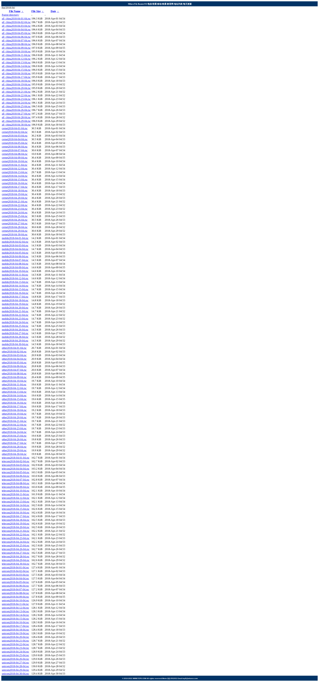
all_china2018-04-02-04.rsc (16, 22)
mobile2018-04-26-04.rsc (15, 329)
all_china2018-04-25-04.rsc (16, 106)
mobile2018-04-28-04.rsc (15, 337)
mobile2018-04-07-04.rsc (15, 260)
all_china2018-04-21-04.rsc (16, 91)
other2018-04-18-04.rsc (14, 410)
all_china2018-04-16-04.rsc (16, 73)
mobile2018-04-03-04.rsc (15, 245)
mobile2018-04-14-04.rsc (15, 285)
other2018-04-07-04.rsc (14, 369)
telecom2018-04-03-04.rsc (15, 465)
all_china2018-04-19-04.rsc (16, 84)
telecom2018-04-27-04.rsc (15, 552)
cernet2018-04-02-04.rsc (15, 132)
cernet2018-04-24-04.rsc (15, 212)
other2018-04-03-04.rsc (14, 355)
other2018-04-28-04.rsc (14, 446)
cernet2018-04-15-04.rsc (15, 179)
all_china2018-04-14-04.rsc (16, 66)
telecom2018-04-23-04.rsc (15, 538)
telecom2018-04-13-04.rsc (15, 501)
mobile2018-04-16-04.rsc (15, 293)
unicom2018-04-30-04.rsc (15, 673)
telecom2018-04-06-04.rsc (15, 476)
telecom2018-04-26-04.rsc (15, 549)
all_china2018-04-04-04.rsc (16, 29)
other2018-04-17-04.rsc (14, 406)
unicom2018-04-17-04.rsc (15, 626)
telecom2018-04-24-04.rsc (15, 541)
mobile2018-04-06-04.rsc (15, 256)
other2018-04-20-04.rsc (14, 417)
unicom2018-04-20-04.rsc (15, 637)
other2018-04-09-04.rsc (14, 377)
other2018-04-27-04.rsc (14, 443)
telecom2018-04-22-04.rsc (15, 534)
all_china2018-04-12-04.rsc (16, 58)
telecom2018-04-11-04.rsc (15, 494)
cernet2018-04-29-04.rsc (15, 230)
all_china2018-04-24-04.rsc (16, 102)
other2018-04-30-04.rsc (14, 454)
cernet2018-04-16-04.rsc (15, 183)
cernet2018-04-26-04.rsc (15, 219)
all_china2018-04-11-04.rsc (16, 55)
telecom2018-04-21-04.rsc (15, 530)
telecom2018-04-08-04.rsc (15, 483)
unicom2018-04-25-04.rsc (15, 655)
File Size (36, 11)
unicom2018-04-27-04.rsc (15, 662)
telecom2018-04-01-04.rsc (15, 457)
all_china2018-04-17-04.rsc (16, 77)
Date (53, 11)
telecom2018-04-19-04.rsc (15, 523)
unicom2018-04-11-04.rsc (15, 604)
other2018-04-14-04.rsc (14, 395)
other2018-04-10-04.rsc (14, 380)
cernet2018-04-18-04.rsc (15, 190)
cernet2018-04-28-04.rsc (15, 227)
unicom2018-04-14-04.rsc (15, 615)
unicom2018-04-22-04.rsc (15, 644)
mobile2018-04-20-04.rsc (15, 307)
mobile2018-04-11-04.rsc (15, 274)
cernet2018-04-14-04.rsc (15, 175)
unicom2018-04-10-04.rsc (15, 600)
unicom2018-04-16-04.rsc (15, 622)
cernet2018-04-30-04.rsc (15, 234)
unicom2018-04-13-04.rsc (15, 611)
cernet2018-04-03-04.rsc (15, 135)
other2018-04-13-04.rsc (14, 391)
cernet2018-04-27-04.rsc (15, 223)
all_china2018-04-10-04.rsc (16, 51)
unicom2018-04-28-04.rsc (15, 666)
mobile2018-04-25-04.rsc (15, 326)
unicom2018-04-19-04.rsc (15, 633)
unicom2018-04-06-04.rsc (15, 585)
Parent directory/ (10, 14)
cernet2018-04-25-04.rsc (15, 216)
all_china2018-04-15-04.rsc (16, 69)
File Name (14, 11)
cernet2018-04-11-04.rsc (14, 165)
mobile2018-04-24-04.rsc (15, 322)
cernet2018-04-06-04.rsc (15, 146)
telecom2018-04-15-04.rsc (15, 509)
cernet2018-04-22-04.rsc (15, 205)
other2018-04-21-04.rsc (14, 421)
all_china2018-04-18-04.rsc (16, 80)
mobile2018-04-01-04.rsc (15, 238)
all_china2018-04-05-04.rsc (16, 33)
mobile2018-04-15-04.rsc (15, 289)
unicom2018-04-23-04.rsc (15, 648)
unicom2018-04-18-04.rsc (15, 629)
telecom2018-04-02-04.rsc (15, 461)
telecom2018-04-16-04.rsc (15, 512)
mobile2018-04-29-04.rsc (15, 340)
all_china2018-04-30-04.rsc (16, 124)
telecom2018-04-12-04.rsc (15, 498)
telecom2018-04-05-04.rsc (15, 472)
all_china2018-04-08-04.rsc (16, 44)
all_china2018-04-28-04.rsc (16, 117)
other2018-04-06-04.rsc (14, 366)
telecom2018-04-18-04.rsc (15, 519)
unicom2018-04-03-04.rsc (15, 574)
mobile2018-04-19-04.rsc (15, 304)
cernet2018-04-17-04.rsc (15, 186)
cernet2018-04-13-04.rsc (15, 172)
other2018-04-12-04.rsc (14, 388)
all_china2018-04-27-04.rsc (16, 113)
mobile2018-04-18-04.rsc (15, 300)
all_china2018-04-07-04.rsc (16, 40)
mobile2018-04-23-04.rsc (15, 318)
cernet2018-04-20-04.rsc (15, 197)
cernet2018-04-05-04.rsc (15, 143)
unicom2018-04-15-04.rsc (15, 618)
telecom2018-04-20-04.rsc (15, 527)
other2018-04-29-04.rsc (14, 450)
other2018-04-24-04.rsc (14, 432)
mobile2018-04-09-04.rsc (15, 267)
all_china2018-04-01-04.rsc (16, 18)
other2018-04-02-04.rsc (14, 351)
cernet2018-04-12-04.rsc (15, 168)
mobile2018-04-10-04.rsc (15, 271)
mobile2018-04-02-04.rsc (15, 241)
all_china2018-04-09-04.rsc (16, 47)
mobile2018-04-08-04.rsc (15, 263)
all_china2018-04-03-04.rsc (16, 25)
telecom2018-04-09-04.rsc (15, 487)
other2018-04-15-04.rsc (14, 399)
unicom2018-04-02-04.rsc (15, 571)
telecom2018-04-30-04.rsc (15, 563)
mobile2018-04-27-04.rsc (15, 333)
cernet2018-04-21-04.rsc (15, 201)
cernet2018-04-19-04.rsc (15, 194)
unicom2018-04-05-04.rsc (15, 582)
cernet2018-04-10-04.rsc (15, 161)
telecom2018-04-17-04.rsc (15, 516)
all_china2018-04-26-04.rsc (16, 110)
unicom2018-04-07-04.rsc (15, 589)
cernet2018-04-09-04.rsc (15, 157)
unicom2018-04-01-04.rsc (15, 567)
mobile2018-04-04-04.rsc (15, 249)
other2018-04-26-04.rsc (14, 439)
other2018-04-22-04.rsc (14, 424)
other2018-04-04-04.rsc (14, 358)
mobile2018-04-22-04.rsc (15, 315)
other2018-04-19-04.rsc (14, 413)
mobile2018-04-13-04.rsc (15, 282)
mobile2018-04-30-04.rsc (15, 344)
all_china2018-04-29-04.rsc (16, 121)
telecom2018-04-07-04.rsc (15, 479)
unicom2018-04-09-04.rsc (15, 596)
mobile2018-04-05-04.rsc (15, 252)
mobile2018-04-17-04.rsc (15, 296)
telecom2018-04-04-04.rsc (15, 468)
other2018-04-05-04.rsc (14, 362)
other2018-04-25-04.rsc (14, 435)
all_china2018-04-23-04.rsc (16, 99)
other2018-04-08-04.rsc (14, 373)
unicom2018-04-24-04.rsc (15, 651)
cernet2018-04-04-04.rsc (15, 139)
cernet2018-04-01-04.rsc (15, 128)
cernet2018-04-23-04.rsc (15, 208)
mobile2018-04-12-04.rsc (15, 278)
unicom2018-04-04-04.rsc (15, 578)
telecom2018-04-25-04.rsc (15, 545)
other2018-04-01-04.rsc (14, 347)
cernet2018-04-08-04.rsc (15, 154)
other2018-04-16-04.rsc (14, 402)
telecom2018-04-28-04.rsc (15, 556)
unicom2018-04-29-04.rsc (15, 670)
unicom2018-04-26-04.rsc (15, 659)
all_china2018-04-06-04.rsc (16, 36)
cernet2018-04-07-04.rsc (15, 150)
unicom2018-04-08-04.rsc (15, 593)
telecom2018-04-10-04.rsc (15, 490)
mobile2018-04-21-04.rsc (15, 311)
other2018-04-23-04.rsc (14, 428)
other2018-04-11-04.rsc (14, 384)
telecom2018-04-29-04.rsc (15, 560)
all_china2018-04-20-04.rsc (16, 88)
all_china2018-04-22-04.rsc (16, 95)
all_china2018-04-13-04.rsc (16, 62)
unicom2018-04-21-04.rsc (15, 640)
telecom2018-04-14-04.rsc (15, 505)
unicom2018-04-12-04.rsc (15, 607)
